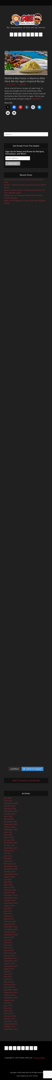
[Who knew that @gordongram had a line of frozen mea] (26, 557)
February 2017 (10, 984)
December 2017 (10, 958)
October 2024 (9, 806)
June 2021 (8, 856)
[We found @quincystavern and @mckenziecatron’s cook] (26, 633)
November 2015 (10, 1024)
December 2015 (10, 1021)
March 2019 (9, 919)
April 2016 (8, 1011)
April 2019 (8, 916)
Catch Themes (33, 1076)
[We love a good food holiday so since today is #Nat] (26, 248)
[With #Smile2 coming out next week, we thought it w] (26, 222)
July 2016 (7, 1003)
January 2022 (9, 840)
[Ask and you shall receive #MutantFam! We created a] (26, 704)
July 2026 (7, 798)
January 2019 (9, 924)
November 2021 (10, 842)
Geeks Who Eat (26, 1072)
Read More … (37, 99)
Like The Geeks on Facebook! (26, 780)
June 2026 (8, 800)
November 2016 (10, 992)
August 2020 (9, 877)
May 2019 (8, 913)
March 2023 (9, 819)
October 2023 (9, 814)
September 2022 (11, 829)
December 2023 (10, 811)
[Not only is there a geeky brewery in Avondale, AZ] (26, 582)
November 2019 (10, 898)
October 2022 (9, 827)
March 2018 (9, 950)
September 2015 (11, 1029)
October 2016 (9, 995)
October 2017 (9, 963)
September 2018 (11, 934)
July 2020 (7, 879)
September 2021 (11, 848)
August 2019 (9, 906)
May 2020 (8, 882)
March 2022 (9, 837)
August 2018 (9, 937)
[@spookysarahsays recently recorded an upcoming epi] (26, 531)
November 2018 (10, 929)
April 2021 (8, 861)
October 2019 (9, 900)
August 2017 (9, 969)
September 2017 (11, 966)
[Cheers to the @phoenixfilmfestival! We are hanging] (26, 470)
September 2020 (11, 874)
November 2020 (10, 869)
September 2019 (11, 903)
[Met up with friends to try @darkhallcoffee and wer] (26, 297)
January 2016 (9, 1018)
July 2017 (7, 971)
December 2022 (10, 821)
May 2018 (8, 945)
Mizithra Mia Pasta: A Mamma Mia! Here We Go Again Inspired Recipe (25, 80)
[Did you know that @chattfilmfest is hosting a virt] (26, 751)
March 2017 (9, 982)
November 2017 (10, 961)
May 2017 (8, 976)
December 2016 (10, 990)
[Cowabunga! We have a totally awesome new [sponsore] (26, 322)
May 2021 (8, 858)
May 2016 (8, 1008)
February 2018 (10, 953)
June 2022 (8, 832)
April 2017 (8, 979)
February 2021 (10, 863)
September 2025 (11, 803)
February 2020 (10, 890)
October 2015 (9, 1026)
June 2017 (8, 974)
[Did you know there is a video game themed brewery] (26, 606)
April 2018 (8, 948)
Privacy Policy (39, 1057)
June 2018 (8, 942)
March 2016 (9, 1013)
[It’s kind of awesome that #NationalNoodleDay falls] (26, 273)
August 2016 (9, 1000)
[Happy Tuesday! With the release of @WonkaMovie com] (26, 446)
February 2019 (10, 921)
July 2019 (7, 908)
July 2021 (7, 853)
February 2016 (10, 1016)
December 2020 (10, 866)
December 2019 (10, 895)
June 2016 (8, 1005)
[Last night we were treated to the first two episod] (26, 389)
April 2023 (8, 816)
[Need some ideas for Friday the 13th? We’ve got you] (26, 730)
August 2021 (9, 850)
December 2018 (10, 927)
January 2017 (9, 987)
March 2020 (9, 887)
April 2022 (8, 835)
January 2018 (9, 955)
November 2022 (10, 824)
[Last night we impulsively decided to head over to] (26, 668)
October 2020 (9, 871)
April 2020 (8, 885)
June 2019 (8, 911)
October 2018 (9, 932)
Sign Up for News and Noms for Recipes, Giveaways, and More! (24, 152)
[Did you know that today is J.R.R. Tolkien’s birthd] (26, 354)
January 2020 (9, 892)
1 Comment (22, 84)
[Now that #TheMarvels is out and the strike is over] (26, 498)
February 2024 (10, 808)
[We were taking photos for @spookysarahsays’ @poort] (26, 419)
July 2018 (7, 940)
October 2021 (9, 845)
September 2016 (11, 997)
